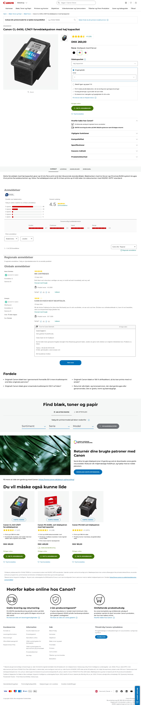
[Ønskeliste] (131, 2)
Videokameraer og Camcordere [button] (74, 8)
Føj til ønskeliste (79, 114)
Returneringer (7, 637)
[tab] (53, 169)
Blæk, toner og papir (55, 641)
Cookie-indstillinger (68, 684)
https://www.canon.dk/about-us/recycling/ (56, 480)
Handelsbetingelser (10, 684)
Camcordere (53, 651)
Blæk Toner (27, 14)
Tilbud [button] (133, 8)
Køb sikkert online (31, 637)
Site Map (28, 655)
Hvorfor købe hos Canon (103, 618)
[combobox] (76, 3)
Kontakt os (6, 630)
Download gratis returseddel (88, 472)
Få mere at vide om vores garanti (62, 618)
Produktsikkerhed (31, 652)
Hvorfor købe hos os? (33, 630)
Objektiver (52, 637)
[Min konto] (126, 2)
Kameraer (52, 634)
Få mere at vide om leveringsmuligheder (22, 618)
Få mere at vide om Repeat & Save (83, 97)
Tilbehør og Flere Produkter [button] (98, 8)
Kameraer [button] (9, 8)
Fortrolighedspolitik (28, 684)
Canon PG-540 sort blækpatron (85, 525)
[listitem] (64, 38)
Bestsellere (52, 658)
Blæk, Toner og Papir (15, 14)
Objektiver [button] (55, 8)
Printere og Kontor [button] (41, 8)
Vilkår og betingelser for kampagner (33, 642)
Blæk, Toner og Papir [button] (23, 8)
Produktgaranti (31, 634)
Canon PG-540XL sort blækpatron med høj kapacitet (52, 526)
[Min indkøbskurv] (136, 2)
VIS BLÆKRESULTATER (109, 426)
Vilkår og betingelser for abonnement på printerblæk (35, 647)
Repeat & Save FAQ (9, 644)
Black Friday (53, 630)
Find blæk (52, 644)
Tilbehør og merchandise (57, 655)
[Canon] (8, 2)
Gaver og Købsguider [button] (120, 8)
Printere (51, 648)
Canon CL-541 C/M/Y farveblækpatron (12, 526)
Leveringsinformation (10, 634)
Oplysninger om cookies (49, 684)
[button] (107, 20)
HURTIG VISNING (19, 520)
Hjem (5, 14)
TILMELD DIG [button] (101, 637)
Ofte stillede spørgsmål (10, 641)
